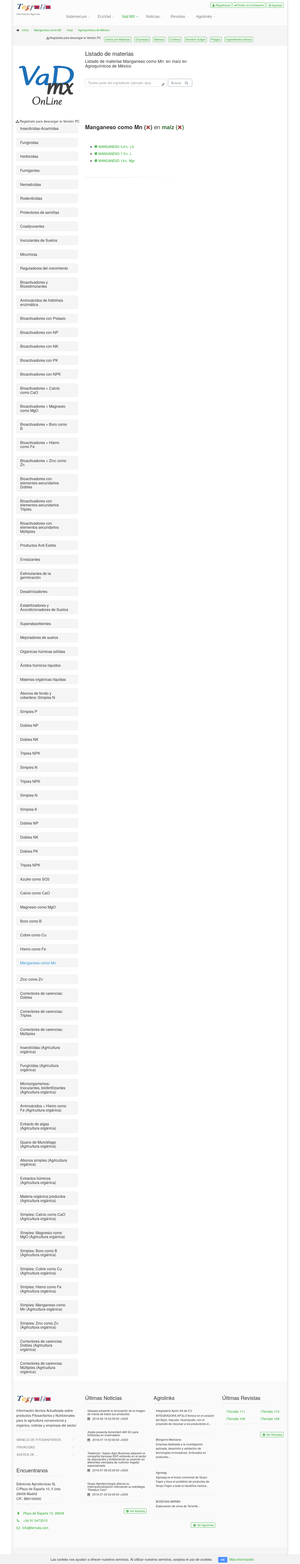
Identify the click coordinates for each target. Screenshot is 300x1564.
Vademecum (76, 17)
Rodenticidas (31, 198)
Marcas (159, 39)
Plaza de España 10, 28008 (43, 1513)
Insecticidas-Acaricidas (39, 128)
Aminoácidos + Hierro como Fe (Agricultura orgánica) (43, 1108)
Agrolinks (204, 17)
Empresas (142, 39)
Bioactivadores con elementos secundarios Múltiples (39, 527)
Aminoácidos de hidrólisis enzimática (41, 302)
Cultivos (175, 39)
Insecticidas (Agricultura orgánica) (40, 1049)
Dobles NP (29, 725)
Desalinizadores (33, 591)
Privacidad (26, 1447)
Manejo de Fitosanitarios (39, 1439)
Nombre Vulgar (195, 39)
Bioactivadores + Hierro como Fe (39, 444)
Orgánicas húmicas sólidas (42, 651)
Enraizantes (30, 559)
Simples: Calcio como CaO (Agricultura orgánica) (42, 1216)
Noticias (153, 17)
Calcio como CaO (35, 893)
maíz (70, 30)
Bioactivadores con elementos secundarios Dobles (39, 483)
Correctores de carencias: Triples (41, 1013)
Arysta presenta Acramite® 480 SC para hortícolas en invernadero (112, 1433)
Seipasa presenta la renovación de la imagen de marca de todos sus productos (116, 1412)
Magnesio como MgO (38, 907)
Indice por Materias (117, 39)
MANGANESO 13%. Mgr (116, 160)
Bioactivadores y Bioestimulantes (34, 284)
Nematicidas (30, 184)
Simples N (29, 767)
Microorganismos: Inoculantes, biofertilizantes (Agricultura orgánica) (42, 1087)
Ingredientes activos (238, 39)
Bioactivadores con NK (39, 346)
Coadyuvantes (32, 226)
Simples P (28, 711)
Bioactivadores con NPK (40, 374)
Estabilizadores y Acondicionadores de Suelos (44, 607)
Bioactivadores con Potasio (43, 318)
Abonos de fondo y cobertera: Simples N (37, 695)
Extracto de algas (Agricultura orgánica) (38, 1126)
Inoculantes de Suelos (38, 240)
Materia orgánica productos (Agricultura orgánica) (42, 1198)
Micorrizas (28, 254)
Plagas (215, 39)
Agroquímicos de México (93, 30)
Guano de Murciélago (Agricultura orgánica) (38, 1144)
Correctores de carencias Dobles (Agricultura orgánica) (41, 1345)
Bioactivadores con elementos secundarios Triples (39, 505)
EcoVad (104, 17)
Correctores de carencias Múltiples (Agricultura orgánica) (41, 1367)
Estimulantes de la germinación (35, 575)
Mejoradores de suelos (39, 637)
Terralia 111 (236, 1411)
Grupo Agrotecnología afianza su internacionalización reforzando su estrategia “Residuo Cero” (116, 1486)
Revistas (178, 17)
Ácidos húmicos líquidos (40, 665)
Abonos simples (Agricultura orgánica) (43, 1162)
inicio (25, 30)
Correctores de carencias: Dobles (41, 995)
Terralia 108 (270, 1418)
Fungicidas (29, 142)
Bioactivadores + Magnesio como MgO (42, 408)
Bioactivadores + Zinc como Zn (43, 462)
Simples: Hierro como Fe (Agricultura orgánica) (40, 1289)
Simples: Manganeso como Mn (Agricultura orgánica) (42, 1307)
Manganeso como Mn (48, 30)
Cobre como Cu (33, 935)
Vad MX (128, 17)
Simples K (28, 809)
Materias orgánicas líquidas (43, 679)
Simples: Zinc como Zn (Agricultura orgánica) (39, 1325)
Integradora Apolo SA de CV (174, 1411)
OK (223, 1559)
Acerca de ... (27, 1454)
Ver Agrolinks (205, 1525)
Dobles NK (29, 739)
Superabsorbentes (35, 623)
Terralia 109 (236, 1418)
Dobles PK (29, 851)
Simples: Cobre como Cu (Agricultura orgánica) (41, 1271)
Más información (241, 1559)
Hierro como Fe (33, 949)
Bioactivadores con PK (39, 360)
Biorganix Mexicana (168, 1439)
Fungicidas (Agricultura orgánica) (39, 1067)
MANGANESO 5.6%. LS (116, 146)
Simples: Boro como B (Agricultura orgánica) (38, 1253)
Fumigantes (30, 170)
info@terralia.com (35, 1527)
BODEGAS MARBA (168, 1501)
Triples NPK (30, 753)
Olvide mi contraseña (250, 5)
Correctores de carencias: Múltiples (41, 1031)
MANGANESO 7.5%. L (115, 153)
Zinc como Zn (31, 979)
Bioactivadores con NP (39, 332)
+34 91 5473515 (35, 1520)
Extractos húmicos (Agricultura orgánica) (38, 1180)
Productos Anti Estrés (38, 545)
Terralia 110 (270, 1411)
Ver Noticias (137, 1511)
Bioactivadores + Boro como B (43, 426)
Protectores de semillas (39, 212)
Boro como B (31, 921)
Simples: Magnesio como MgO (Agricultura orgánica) (42, 1235)
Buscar (176, 82)
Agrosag (161, 1472)
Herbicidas (29, 156)
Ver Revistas (274, 1434)
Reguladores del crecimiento (44, 268)
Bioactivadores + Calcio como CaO (40, 390)
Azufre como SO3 (34, 879)
